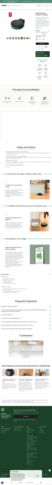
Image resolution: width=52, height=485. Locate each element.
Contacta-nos (29, 428)
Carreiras (40, 428)
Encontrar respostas (30, 439)
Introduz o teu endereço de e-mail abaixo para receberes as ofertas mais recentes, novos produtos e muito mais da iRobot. (25, 410)
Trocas (28, 433)
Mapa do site (29, 462)
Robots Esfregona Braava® (5, 430)
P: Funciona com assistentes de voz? (11, 318)
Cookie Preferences (4, 476)
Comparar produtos (17, 428)
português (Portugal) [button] (46, 1)
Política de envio (29, 432)
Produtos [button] (13, 5)
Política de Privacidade (4, 474)
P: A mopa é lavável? (6, 314)
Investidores (41, 430)
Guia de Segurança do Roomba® (32, 437)
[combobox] (42, 5)
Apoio (23, 1)
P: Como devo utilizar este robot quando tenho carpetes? (16, 328)
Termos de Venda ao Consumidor (32, 453)
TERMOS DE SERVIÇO (30, 455)
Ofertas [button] (21, 5)
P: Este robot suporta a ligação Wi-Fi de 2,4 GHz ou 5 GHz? (17, 325)
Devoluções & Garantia (30, 435)
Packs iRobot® (3, 432)
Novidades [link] (9, 5)
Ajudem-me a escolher (17, 430)
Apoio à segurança (30, 460)
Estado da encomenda (28, 1)
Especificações (5, 274)
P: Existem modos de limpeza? (9, 306)
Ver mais (7, 167)
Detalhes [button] (46, 55)
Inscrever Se (26, 416)
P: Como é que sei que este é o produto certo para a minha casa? (19, 321)
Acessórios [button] (17, 5)
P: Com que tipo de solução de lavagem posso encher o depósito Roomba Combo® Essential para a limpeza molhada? (24, 310)
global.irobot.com (42, 432)
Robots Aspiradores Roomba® (6, 428)
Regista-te (12, 1)
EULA (27, 451)
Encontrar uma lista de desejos (32, 440)
